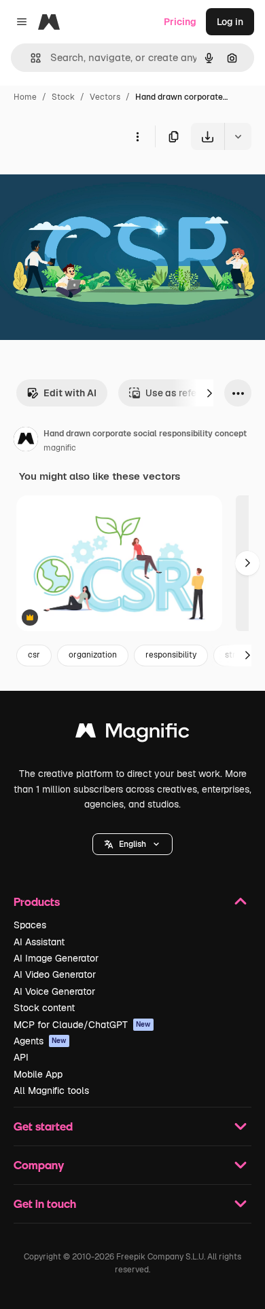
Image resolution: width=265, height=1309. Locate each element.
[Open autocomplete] (30, 58)
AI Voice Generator (54, 991)
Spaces (30, 925)
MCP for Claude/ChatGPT (82, 1025)
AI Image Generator (56, 958)
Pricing (180, 22)
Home (25, 97)
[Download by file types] (237, 136)
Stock (63, 97)
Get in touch (45, 1203)
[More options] (137, 136)
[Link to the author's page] (26, 441)
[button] (132, 844)
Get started (43, 1126)
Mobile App (38, 1074)
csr (34, 654)
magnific (59, 447)
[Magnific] (132, 733)
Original (87, 181)
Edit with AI (69, 393)
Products (37, 901)
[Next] (209, 392)
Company (39, 1165)
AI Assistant (39, 942)
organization (93, 654)
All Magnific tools (51, 1090)
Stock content (44, 1008)
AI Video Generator (55, 974)
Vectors (105, 97)
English (132, 844)
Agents (40, 1041)
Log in (230, 22)
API (21, 1057)
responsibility (170, 654)
